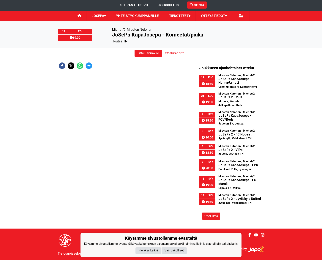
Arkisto (198, 5)
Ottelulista (211, 216)
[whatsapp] (80, 65)
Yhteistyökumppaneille (137, 16)
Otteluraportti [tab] (174, 53)
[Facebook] (248, 235)
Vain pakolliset (174, 250)
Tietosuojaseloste (71, 253)
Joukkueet (168, 5)
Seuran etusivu (134, 5)
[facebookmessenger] (89, 65)
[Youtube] (254, 235)
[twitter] (71, 65)
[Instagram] (261, 235)
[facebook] (62, 65)
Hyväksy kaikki (148, 250)
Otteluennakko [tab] (148, 53)
